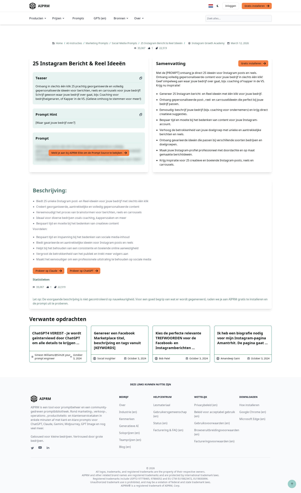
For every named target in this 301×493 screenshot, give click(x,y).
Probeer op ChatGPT (81, 270)
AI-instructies (74, 43)
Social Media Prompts (125, 43)
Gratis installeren (255, 5)
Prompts (78, 18)
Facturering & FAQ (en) (168, 430)
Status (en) (160, 423)
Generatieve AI (128, 426)
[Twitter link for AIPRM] (32, 448)
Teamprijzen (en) (130, 440)
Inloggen (230, 5)
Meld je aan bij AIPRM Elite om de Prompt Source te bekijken (86, 152)
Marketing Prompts (97, 43)
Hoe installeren (249, 405)
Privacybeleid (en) (205, 405)
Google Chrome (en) (252, 412)
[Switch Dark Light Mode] (218, 6)
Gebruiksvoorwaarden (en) (212, 423)
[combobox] (239, 18)
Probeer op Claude (46, 270)
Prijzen (56, 18)
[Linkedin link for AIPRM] (49, 448)
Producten (36, 18)
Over (137, 18)
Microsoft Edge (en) (252, 419)
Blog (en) (125, 447)
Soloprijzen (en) (129, 433)
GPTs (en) (100, 18)
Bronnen (119, 18)
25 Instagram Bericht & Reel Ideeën (162, 43)
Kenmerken (126, 419)
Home (59, 43)
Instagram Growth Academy (208, 43)
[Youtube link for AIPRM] (40, 448)
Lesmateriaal (161, 405)
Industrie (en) (128, 412)
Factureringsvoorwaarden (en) (214, 441)
